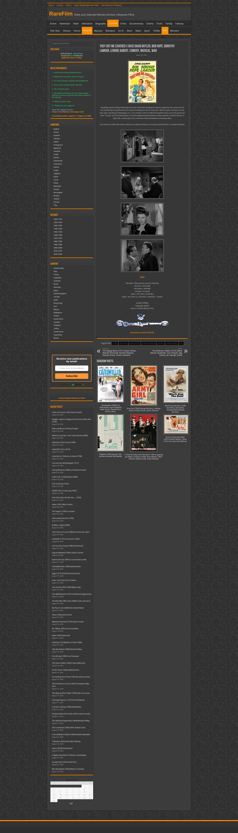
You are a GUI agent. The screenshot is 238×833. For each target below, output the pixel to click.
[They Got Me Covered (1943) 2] (142, 219)
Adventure (65, 23)
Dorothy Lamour (148, 343)
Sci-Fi (121, 30)
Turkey (56, 328)
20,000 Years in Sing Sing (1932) (64, 491)
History (67, 30)
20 (73, 795)
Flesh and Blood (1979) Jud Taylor (65, 429)
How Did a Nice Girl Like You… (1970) (66, 497)
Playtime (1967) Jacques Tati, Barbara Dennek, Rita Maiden (110, 455)
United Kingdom (60, 294)
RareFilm (61, 14)
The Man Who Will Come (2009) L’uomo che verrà (71, 601)
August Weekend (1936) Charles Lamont (67, 553)
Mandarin (57, 186)
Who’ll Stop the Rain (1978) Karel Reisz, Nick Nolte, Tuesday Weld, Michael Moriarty (175, 409)
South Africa (58, 319)
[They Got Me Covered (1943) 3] (142, 182)
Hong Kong (58, 303)
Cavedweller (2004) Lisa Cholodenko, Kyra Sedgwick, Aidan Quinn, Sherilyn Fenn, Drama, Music (110, 408)
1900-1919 (58, 219)
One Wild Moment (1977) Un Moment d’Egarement (71, 594)
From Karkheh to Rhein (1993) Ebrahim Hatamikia (71, 734)
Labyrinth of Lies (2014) (61, 449)
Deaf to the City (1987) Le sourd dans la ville (69, 560)
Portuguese (58, 145)
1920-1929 (58, 222)
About (51, 5)
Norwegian (58, 192)
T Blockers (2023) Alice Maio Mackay (66, 741)
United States (59, 268)
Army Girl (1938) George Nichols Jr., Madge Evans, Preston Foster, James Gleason (144, 409)
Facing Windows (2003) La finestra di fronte (69, 470)
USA (181, 343)
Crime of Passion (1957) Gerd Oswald (67, 412)
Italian (56, 142)
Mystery (98, 30)
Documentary (136, 23)
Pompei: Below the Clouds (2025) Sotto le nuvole (71, 714)
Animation (87, 23)
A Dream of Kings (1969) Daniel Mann (66, 707)
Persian (56, 202)
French (56, 132)
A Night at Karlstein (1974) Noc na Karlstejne (69, 755)
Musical (87, 30)
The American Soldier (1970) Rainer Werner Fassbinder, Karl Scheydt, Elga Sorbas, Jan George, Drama (166, 352)
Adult (76, 23)
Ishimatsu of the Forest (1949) (63, 442)
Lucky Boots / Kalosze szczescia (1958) (67, 456)
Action (53, 23)
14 (79, 792)
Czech (56, 180)
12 (67, 792)
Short (129, 30)
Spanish (57, 135)
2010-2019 (58, 251)
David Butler (134, 343)
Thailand (57, 325)
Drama (149, 23)
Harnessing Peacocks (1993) (63, 518)
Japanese (57, 148)
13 (73, 792)
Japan (56, 290)
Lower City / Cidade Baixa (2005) (65, 477)
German (57, 139)
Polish (56, 183)
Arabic (56, 170)
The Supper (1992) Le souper (63, 511)
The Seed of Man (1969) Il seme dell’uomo (68, 663)
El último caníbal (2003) (61, 525)
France (56, 274)
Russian (57, 196)
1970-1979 (58, 238)
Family (169, 23)
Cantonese (58, 164)
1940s (115, 343)
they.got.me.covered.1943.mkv (142, 332)
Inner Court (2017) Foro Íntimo (64, 580)
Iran (55, 306)
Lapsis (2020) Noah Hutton (62, 748)
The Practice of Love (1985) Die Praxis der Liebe (70, 532)
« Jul (71, 803)
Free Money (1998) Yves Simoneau (65, 656)
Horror (77, 30)
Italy (55, 271)
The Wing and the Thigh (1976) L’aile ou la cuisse (71, 693)
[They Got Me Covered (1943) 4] (142, 146)
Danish (56, 158)
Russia (56, 338)
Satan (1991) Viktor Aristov (62, 504)
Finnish (56, 167)
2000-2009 (58, 248)
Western (174, 30)
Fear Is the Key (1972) (60, 484)
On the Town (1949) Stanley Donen (65, 670)
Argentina (57, 278)
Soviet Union (58, 332)
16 (90, 792)
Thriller (156, 30)
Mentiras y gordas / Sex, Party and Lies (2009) (70, 435)
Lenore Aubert (172, 343)
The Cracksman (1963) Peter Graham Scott (68, 728)
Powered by (65, 385)
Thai (55, 205)
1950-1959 (58, 232)
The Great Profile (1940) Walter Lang (66, 587)
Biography (100, 23)
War (165, 30)
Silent (138, 30)
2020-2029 (58, 254)
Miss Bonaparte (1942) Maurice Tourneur (68, 769)
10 (54, 792)
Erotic (159, 23)
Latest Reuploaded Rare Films (86, 5)
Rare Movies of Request (112, 5)
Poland (56, 316)
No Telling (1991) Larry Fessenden (65, 629)
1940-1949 (58, 229)
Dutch (56, 177)
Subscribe (72, 376)
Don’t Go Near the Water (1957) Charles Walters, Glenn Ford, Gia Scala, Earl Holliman (175, 439)
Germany (57, 287)
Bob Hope (123, 343)
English (56, 129)
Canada (57, 297)
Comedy (113, 23)
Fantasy (179, 23)
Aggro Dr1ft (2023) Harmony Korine (66, 573)
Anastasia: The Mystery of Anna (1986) (67, 642)
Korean (56, 189)
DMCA (68, 5)
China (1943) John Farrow (62, 615)
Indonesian (58, 161)
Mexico (56, 309)
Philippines (58, 313)
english (160, 343)
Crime (123, 23)
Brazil (56, 284)
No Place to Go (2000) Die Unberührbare (68, 608)
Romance (110, 30)
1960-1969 (58, 235)
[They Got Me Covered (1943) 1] (142, 255)
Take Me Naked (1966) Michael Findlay (67, 649)
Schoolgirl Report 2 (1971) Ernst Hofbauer (68, 700)
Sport (147, 30)
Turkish (56, 199)
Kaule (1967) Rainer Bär (61, 635)
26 (67, 798)
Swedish (57, 151)
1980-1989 (58, 241)
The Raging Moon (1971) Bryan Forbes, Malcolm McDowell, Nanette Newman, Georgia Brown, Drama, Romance (119, 352)
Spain (56, 300)
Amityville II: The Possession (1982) (66, 539)
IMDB (142, 277)
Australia (57, 281)
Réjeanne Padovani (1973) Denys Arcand (67, 622)
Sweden (57, 322)
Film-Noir (55, 30)
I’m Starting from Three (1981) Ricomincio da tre (71, 677)
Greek (56, 154)
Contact (59, 5)
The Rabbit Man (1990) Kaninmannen (66, 566)
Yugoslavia (58, 335)
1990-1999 (58, 245)
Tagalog (57, 173)
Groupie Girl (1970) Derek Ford (64, 762)
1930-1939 (58, 226)
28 (79, 798)
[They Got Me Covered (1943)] (142, 81)
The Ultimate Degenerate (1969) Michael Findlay (71, 721)
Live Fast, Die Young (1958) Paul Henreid (67, 546)
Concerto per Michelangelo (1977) (65, 463)
